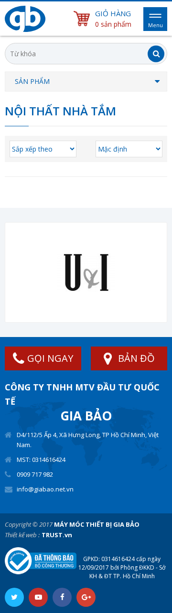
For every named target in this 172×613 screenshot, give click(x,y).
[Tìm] (156, 53)
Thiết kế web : (22, 535)
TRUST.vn (57, 535)
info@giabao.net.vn (45, 489)
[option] (86, 272)
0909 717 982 (35, 474)
